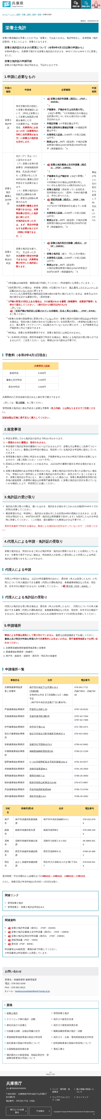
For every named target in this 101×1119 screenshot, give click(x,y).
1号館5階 (34, 691)
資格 (39, 14)
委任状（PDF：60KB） (77, 586)
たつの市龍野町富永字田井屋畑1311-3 (48, 762)
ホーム (5, 14)
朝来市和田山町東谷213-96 (42, 782)
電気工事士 (59, 1049)
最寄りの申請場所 (64, 635)
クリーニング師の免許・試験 (21, 1019)
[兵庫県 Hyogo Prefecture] (13, 4)
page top (50, 1074)
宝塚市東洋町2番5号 (39, 716)
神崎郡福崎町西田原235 (41, 751)
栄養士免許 (12, 1013)
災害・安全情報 (96, 6)
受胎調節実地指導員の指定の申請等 (24, 1037)
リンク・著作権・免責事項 (61, 1090)
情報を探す (86, 6)
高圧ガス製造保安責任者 (65, 1025)
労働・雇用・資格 (29, 14)
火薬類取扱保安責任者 (18, 1049)
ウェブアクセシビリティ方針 (61, 1098)
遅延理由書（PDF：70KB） (25, 940)
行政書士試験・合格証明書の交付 (23, 1031)
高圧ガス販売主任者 (63, 1019)
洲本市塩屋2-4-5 (37, 796)
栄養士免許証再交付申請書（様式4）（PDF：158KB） (38, 936)
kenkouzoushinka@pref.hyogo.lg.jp (32, 991)
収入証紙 (20, 402)
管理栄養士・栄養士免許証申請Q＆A (26, 907)
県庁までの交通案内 (17, 1111)
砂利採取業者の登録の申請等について (72, 1043)
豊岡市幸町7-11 (37, 775)
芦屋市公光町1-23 (38, 709)
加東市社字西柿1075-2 (40, 744)
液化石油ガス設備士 (17, 1025)
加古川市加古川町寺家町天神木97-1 (47, 733)
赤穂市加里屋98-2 (38, 769)
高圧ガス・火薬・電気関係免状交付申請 (73, 1037)
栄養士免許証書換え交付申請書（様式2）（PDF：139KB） (40, 932)
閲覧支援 (76, 6)
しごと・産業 (15, 14)
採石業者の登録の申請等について (23, 1043)
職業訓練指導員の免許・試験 (67, 1031)
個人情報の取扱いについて (85, 1090)
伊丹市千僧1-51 (37, 727)
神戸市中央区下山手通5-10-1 (43, 687)
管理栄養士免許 (15, 903)
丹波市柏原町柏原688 (40, 789)
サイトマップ (82, 1097)
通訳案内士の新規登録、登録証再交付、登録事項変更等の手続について (28, 1056)
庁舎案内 (40, 1111)
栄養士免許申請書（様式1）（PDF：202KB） (34, 928)
